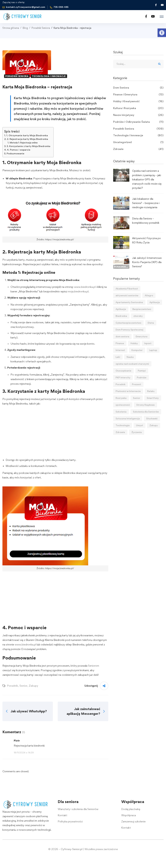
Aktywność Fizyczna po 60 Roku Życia (146, 240)
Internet (120, 350)
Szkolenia (121, 411)
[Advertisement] (55, 432)
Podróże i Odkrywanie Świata (138, 121)
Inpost (147, 343)
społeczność (123, 404)
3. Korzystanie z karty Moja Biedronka (28, 146)
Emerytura (141, 336)
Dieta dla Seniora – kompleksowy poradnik (145, 220)
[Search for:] (138, 63)
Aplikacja (154, 302)
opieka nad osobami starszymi (132, 363)
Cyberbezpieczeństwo (128, 322)
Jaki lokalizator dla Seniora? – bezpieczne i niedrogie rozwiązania (146, 203)
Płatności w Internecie (128, 391)
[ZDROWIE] (121, 170)
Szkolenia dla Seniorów (146, 411)
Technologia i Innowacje (49, 76)
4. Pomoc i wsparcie (18, 149)
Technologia (123, 425)
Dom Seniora (138, 87)
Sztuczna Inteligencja (128, 418)
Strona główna (10, 27)
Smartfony (153, 398)
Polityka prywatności (70, 821)
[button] (162, 32)
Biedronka (121, 316)
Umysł (139, 425)
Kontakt (62, 815)
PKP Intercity (123, 377)
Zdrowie (138, 149)
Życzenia (136, 432)
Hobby (134, 343)
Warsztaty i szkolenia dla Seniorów (78, 809)
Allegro (149, 295)
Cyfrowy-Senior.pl (71, 849)
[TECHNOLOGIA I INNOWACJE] (121, 198)
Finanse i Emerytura (138, 94)
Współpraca (128, 815)
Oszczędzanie (123, 370)
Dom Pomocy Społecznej (129, 329)
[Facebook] (146, 16)
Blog (25, 27)
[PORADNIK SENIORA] (121, 257)
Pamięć (142, 370)
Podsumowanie (15, 153)
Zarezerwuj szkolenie (133, 821)
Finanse (120, 343)
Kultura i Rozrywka (138, 108)
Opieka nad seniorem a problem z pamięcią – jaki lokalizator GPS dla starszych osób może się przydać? (146, 179)
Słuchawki (152, 418)
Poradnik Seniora (40, 27)
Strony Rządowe (145, 404)
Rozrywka (121, 398)
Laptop (153, 350)
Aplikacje (121, 309)
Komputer (137, 350)
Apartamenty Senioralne (129, 302)
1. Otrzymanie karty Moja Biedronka (27, 135)
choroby (138, 316)
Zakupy (33, 685)
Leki (118, 357)
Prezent (136, 384)
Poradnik (12, 685)
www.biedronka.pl (84, 286)
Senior (23, 685)
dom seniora (122, 336)
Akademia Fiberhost (127, 288)
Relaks (150, 391)
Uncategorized (138, 142)
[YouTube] (152, 16)
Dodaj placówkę (130, 809)
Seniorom (93, 665)
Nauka (130, 357)
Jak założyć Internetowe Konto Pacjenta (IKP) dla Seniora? (147, 262)
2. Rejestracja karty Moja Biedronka (27, 139)
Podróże (141, 377)
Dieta (151, 322)
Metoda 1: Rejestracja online (23, 142)
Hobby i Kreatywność (138, 101)
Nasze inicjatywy (138, 115)
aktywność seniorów (127, 295)
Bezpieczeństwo (141, 309)
